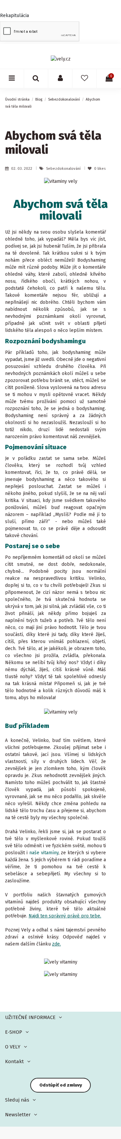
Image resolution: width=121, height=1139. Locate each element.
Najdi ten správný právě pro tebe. (65, 916)
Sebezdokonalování (64, 168)
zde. (56, 944)
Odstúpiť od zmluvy (60, 1085)
